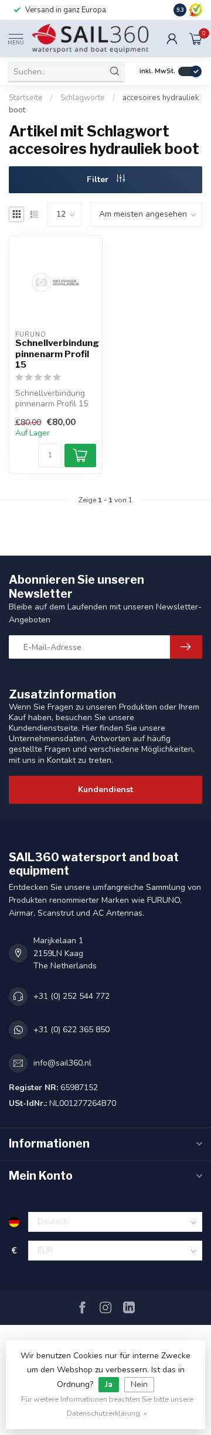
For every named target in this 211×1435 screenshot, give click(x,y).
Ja (109, 1384)
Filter (99, 179)
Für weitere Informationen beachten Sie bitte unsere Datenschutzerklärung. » (107, 1406)
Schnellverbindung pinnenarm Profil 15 (55, 354)
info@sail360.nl (62, 1062)
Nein (139, 1384)
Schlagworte (82, 98)
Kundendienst (105, 789)
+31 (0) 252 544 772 (71, 996)
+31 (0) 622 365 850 (71, 1029)
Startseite (26, 98)
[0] (195, 38)
